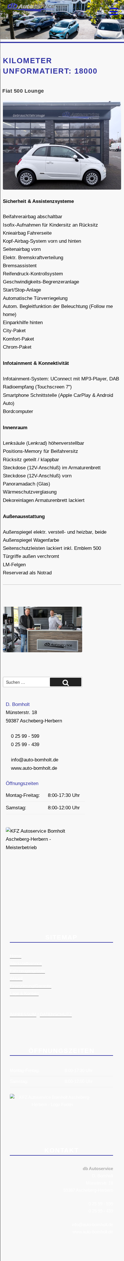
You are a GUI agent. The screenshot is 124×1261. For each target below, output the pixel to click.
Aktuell (16, 978)
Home (15, 955)
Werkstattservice (26, 963)
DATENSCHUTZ (56, 1014)
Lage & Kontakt (24, 993)
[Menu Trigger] (113, 11)
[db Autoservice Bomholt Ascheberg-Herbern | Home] (29, 10)
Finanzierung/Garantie (30, 985)
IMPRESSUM (23, 1014)
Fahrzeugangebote (27, 970)
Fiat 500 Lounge (23, 91)
